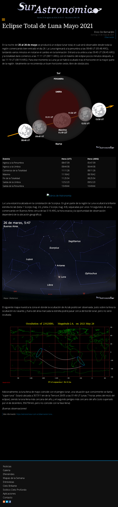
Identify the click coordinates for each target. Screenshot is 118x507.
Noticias (7, 466)
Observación (109, 37)
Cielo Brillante (10, 485)
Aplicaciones (9, 493)
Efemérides (8, 474)
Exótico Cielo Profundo (14, 489)
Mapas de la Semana (13, 478)
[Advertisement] (59, 436)
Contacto (7, 497)
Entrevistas (8, 482)
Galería (6, 470)
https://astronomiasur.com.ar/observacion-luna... (34, 414)
